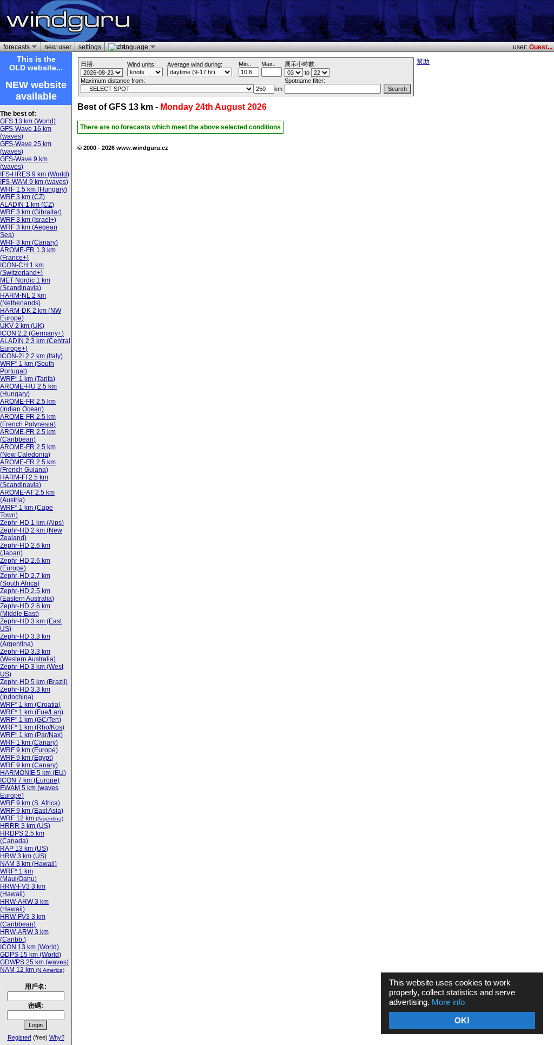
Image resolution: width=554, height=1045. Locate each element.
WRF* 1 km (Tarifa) (27, 379)
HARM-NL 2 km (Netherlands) (23, 299)
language (132, 47)
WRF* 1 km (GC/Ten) (30, 720)
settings (89, 47)
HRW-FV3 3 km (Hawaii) (22, 890)
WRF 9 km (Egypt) (26, 757)
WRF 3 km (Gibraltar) (31, 212)
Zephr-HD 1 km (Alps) (32, 523)
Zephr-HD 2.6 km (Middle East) (25, 609)
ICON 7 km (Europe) (30, 780)
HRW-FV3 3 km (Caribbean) (22, 920)
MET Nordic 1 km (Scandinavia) (25, 284)
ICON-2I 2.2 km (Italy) (31, 356)
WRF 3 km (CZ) (22, 197)
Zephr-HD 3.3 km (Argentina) (25, 640)
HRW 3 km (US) (23, 856)
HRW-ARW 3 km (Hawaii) (24, 905)
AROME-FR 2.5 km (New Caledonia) (28, 450)
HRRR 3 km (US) (25, 826)
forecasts (15, 47)
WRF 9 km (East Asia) (31, 810)
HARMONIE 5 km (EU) (33, 773)
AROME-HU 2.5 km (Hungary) (28, 390)
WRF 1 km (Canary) (29, 742)
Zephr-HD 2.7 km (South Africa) (25, 579)
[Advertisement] (425, 21)
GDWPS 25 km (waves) (34, 962)
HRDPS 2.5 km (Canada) (22, 837)
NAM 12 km (32, 970)
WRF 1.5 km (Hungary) (33, 189)
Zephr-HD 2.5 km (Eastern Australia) (27, 594)
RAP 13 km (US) (24, 848)
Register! (19, 1037)
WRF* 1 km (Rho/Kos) (32, 727)
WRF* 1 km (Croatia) (30, 704)
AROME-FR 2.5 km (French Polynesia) (28, 420)
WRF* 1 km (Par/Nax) (31, 735)
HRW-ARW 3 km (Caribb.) (24, 935)
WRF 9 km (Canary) (29, 765)
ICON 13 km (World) (29, 947)
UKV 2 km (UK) (22, 326)
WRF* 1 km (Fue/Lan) (31, 712)
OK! (462, 1020)
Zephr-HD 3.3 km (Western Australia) (28, 655)
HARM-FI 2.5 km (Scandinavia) (24, 481)
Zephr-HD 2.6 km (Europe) (25, 564)
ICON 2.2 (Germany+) (32, 333)
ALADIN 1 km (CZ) (27, 204)
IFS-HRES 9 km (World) (34, 174)
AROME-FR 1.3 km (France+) (28, 253)
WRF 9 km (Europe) (29, 750)
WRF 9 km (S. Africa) (30, 803)
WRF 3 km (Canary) (29, 242)
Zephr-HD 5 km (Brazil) (34, 682)
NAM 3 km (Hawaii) (28, 863)
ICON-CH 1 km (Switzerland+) (22, 269)
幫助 (423, 61)
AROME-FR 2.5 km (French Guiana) (28, 466)
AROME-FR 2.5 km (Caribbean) (28, 435)
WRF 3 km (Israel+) (28, 220)
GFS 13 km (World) (28, 121)
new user (57, 47)
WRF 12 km (31, 818)
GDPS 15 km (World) (30, 954)
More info (448, 1002)
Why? (56, 1037)
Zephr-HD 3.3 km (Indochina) (25, 693)
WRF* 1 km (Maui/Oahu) (18, 875)
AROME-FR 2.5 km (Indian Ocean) (28, 405)
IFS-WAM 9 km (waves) (34, 182)
